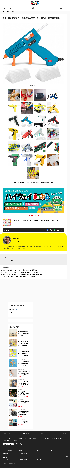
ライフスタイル (62, 433)
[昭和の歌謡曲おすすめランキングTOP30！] (13, 420)
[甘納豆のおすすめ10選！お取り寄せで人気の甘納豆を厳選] (13, 410)
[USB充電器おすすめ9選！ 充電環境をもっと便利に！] (13, 330)
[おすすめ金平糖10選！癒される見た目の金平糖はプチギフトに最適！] (13, 360)
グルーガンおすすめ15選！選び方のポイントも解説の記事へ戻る (33, 183)
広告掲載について (23, 453)
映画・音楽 (20, 406)
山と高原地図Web (23, 459)
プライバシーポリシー (56, 450)
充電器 (19, 337)
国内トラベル (7, 8)
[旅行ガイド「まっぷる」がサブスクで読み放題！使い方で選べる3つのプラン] (7, 222)
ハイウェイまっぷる (39, 459)
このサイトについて (7, 450)
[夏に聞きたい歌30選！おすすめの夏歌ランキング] (13, 400)
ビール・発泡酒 (21, 386)
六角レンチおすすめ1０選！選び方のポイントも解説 (19, 276)
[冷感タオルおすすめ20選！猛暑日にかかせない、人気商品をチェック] (13, 370)
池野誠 (18, 238)
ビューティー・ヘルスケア (23, 396)
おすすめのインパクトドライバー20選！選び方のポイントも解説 (22, 274)
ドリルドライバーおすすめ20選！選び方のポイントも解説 (20, 272)
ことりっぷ (5, 459)
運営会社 (21, 450)
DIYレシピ (12, 309)
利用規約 (37, 450)
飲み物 (19, 347)
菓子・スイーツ (21, 366)
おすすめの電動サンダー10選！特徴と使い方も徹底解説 (20, 270)
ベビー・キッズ (21, 357)
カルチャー (63, 8)
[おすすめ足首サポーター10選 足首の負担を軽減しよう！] (13, 390)
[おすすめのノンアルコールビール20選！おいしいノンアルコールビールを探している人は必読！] (13, 380)
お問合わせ (5, 453)
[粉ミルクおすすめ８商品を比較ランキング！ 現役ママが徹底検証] (13, 350)
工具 (10, 312)
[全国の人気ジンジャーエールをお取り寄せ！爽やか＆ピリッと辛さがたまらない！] (13, 340)
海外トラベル (35, 8)
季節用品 (20, 376)
